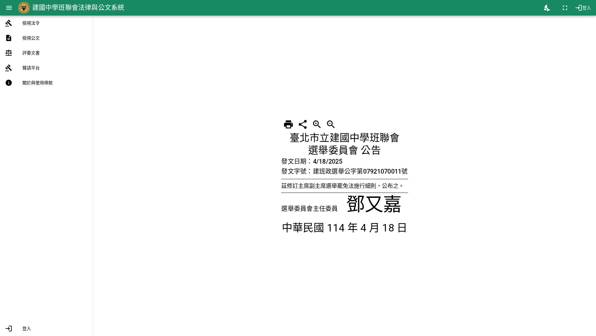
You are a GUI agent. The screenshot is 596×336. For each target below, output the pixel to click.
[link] (46, 23)
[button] (46, 328)
